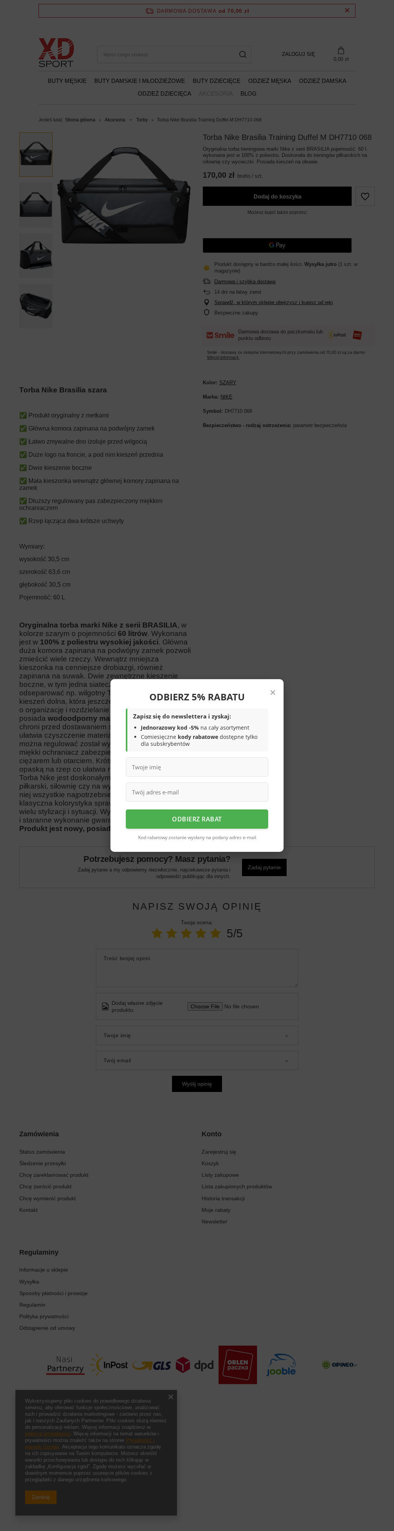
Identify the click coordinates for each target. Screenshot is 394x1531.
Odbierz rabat (197, 819)
